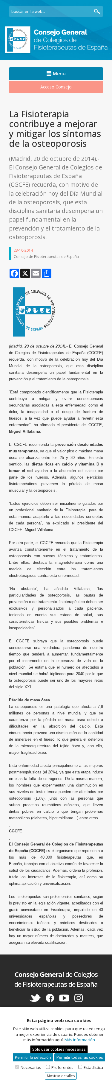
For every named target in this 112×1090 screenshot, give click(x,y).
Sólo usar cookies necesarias (59, 1049)
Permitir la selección (33, 1057)
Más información (80, 1039)
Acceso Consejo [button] (56, 87)
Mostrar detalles (61, 1075)
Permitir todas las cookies (79, 1057)
